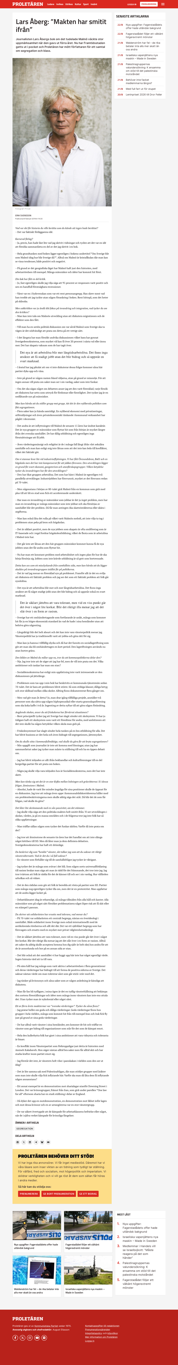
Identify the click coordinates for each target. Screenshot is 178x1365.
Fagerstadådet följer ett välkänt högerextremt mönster (82, 1246)
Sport (86, 4)
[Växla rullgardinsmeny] (163, 4)
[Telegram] (36, 1142)
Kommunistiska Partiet (46, 1325)
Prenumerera (148, 4)
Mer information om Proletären (101, 1337)
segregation (24, 1128)
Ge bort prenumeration (58, 1194)
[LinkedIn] (30, 1142)
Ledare (50, 4)
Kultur (78, 4)
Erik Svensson (23, 215)
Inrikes (59, 4)
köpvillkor (112, 1333)
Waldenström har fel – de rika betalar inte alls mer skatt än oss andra (143, 46)
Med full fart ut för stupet (141, 88)
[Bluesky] (42, 1142)
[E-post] (48, 1142)
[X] (23, 1142)
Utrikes (69, 4)
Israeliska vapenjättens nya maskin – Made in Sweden (85, 1290)
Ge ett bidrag (88, 1194)
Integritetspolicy (93, 1333)
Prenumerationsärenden (97, 1329)
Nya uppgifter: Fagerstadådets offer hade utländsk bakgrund (36, 1246)
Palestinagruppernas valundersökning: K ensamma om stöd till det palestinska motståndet (139, 1268)
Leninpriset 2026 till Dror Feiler (144, 94)
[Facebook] (17, 1142)
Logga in (131, 4)
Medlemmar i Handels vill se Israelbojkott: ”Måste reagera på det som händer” (139, 1251)
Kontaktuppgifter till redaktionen (102, 1325)
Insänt (94, 4)
